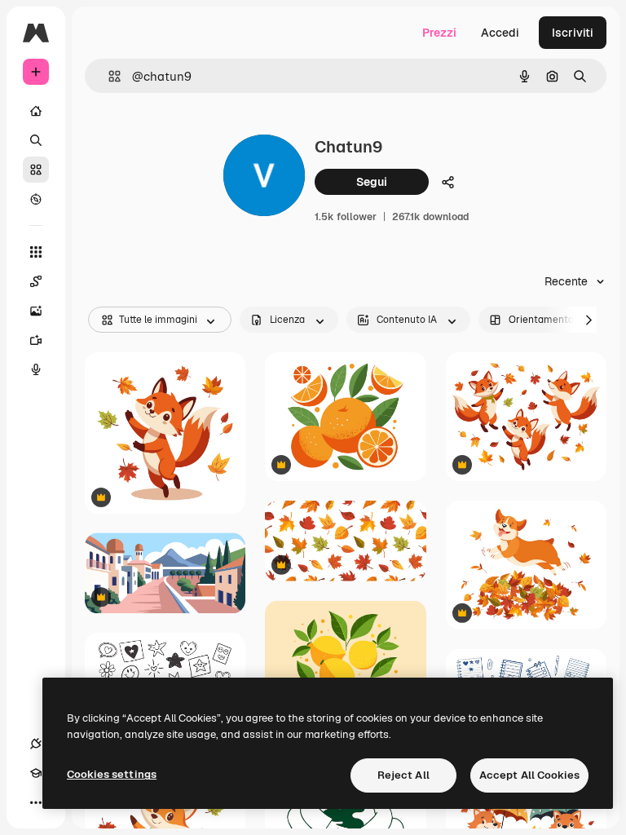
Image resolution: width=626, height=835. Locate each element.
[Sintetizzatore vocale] (36, 369)
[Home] (36, 111)
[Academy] (36, 773)
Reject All (403, 775)
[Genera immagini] (36, 311)
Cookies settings (111, 774)
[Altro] (36, 802)
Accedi (500, 32)
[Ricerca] (36, 140)
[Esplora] (36, 199)
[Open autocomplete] (108, 76)
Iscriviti (572, 32)
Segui (371, 182)
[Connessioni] (36, 744)
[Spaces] (36, 281)
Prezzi (439, 32)
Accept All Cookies (529, 775)
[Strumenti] (36, 252)
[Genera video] (36, 340)
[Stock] (36, 170)
